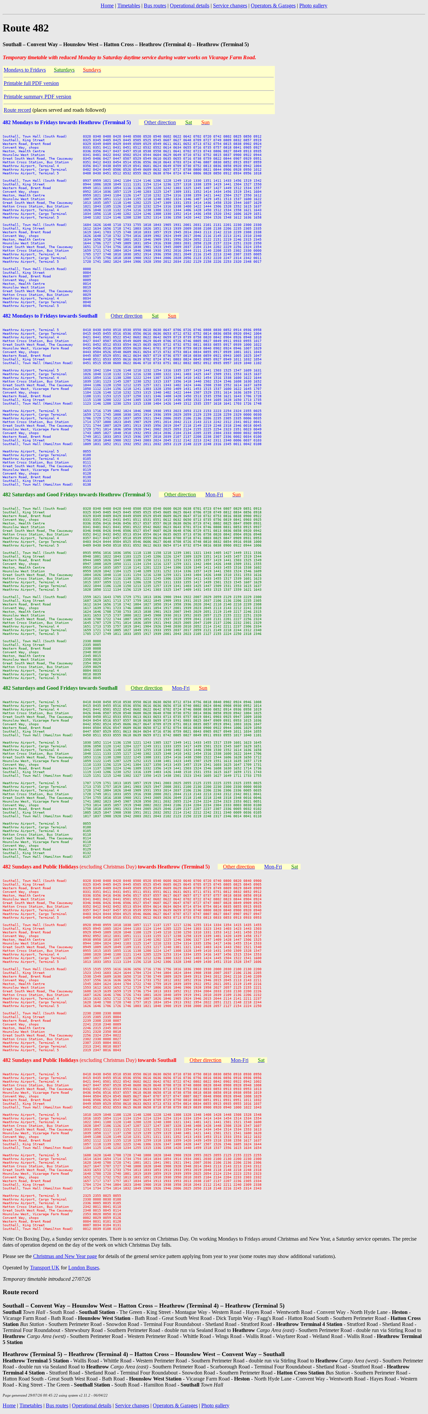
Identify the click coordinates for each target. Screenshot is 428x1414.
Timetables (128, 5)
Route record (17, 110)
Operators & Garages (273, 5)
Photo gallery (313, 5)
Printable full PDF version (31, 83)
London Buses (83, 1267)
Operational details (189, 5)
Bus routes (155, 5)
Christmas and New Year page (65, 1256)
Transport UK (45, 1267)
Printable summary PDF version (37, 96)
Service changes (230, 5)
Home (107, 5)
